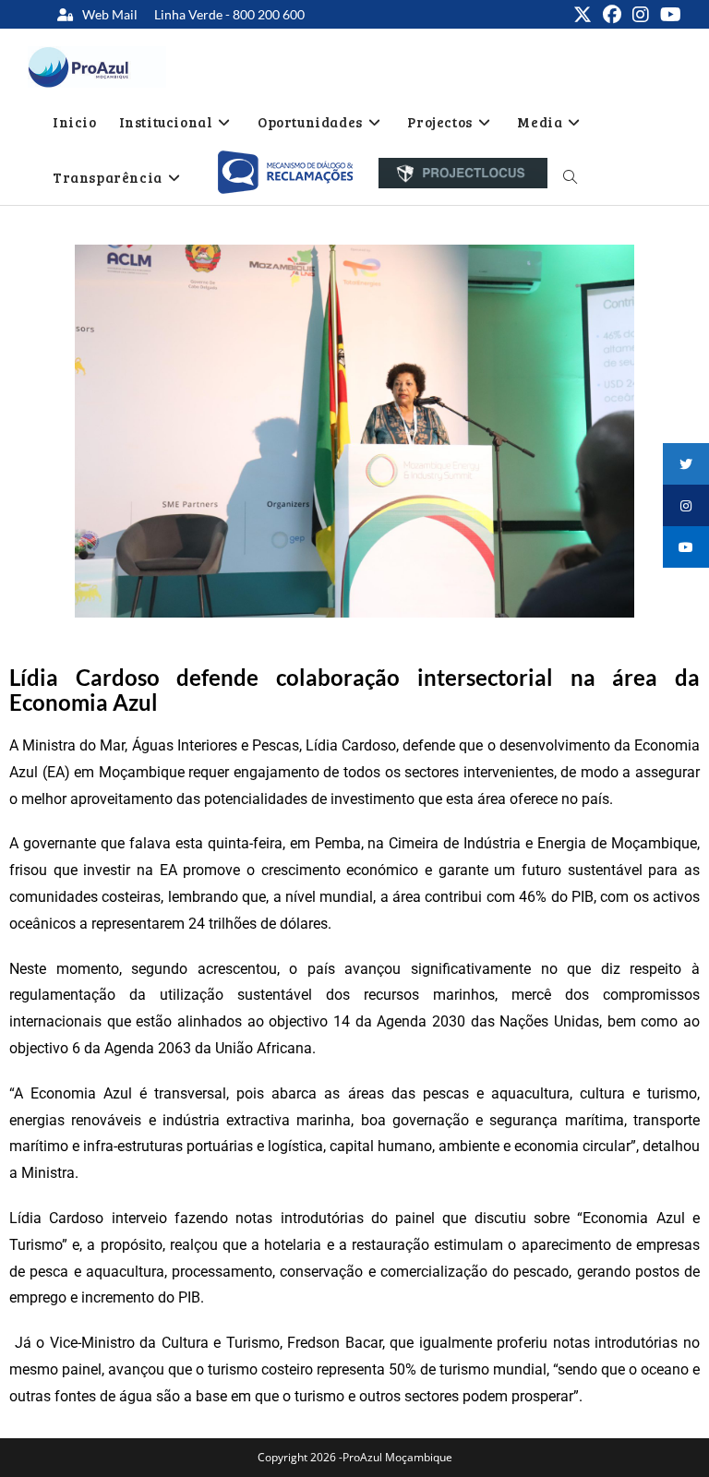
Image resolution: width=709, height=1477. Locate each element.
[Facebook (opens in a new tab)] (612, 15)
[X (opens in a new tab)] (582, 15)
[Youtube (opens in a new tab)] (668, 15)
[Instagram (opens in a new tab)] (641, 15)
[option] (284, 173)
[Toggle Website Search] (570, 177)
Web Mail (110, 14)
